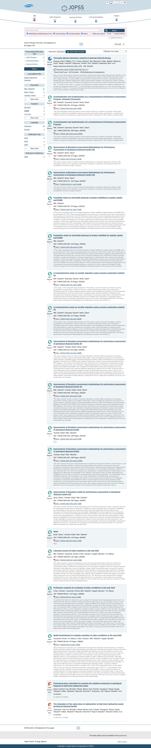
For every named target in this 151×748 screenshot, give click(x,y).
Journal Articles (75, 18)
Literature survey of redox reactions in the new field (76, 551)
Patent (116, 17)
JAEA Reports (55, 18)
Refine (34, 69)
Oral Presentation (74, 33)
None (55, 531)
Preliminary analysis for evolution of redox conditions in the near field (84, 588)
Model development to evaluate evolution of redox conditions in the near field (87, 635)
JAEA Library (122, 742)
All (34, 17)
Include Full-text (119, 33)
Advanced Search (116, 37)
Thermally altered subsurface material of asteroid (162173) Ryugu (82, 58)
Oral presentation (96, 18)
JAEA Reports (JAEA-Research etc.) (40, 33)
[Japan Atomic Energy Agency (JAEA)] (28, 6)
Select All (52, 52)
